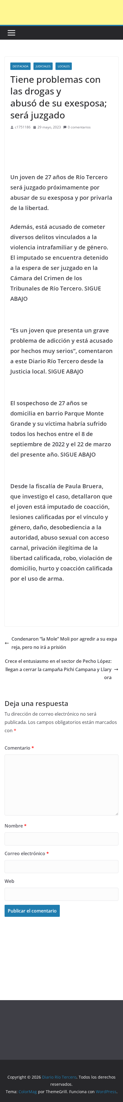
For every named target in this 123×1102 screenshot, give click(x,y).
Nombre (16, 826)
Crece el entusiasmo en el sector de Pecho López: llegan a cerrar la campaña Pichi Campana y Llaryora (58, 669)
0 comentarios (79, 127)
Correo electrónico (27, 853)
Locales (64, 66)
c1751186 (23, 127)
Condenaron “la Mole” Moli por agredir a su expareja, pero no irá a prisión (64, 643)
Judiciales (43, 66)
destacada (20, 66)
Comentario (19, 748)
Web (9, 881)
